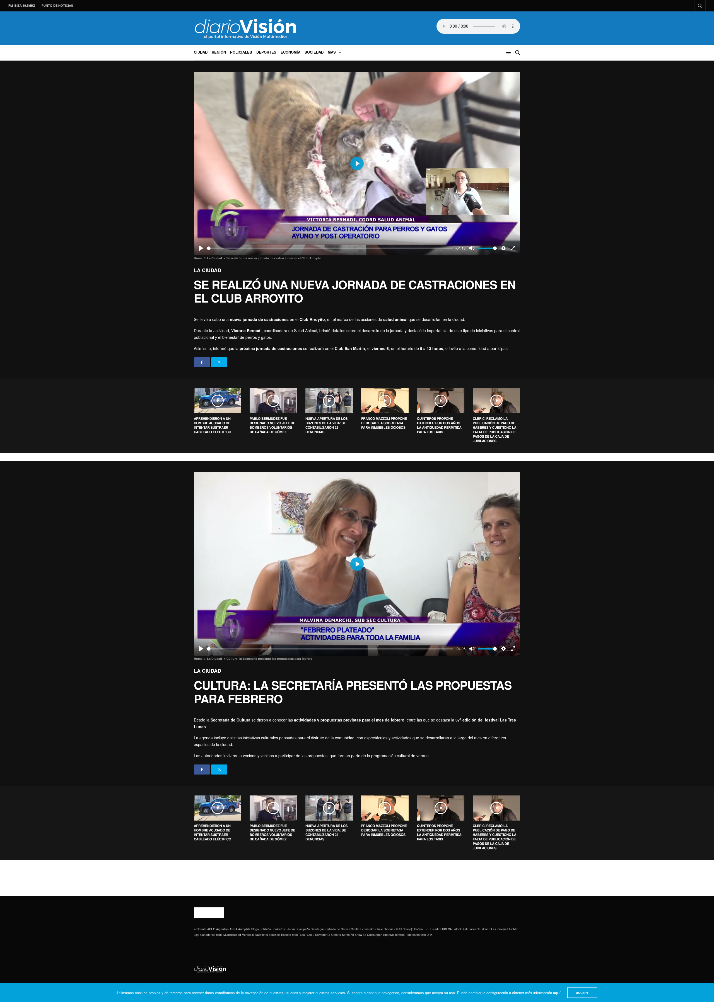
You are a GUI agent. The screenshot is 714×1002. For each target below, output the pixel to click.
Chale (379, 929)
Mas (332, 52)
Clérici (398, 929)
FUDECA (446, 929)
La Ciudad (207, 270)
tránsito (421, 935)
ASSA (233, 929)
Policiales (241, 52)
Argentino (222, 929)
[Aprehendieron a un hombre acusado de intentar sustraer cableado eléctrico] (217, 400)
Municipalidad (232, 935)
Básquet (291, 929)
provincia (274, 935)
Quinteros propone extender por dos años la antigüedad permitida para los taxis (439, 425)
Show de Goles (365, 935)
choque (389, 929)
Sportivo (388, 935)
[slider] (330, 248)
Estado (435, 929)
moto (219, 935)
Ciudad (201, 52)
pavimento (261, 935)
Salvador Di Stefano (328, 935)
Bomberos (278, 929)
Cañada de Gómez (337, 929)
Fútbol (457, 929)
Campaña (303, 929)
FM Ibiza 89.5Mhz (21, 5)
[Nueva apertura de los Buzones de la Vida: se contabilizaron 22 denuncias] (329, 400)
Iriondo (485, 929)
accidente (200, 929)
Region (219, 52)
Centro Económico (363, 929)
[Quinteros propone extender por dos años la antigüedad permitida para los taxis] (440, 400)
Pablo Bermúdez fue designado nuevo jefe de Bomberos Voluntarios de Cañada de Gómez (272, 425)
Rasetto (286, 935)
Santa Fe (348, 935)
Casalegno (318, 929)
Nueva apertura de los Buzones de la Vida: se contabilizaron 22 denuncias (326, 425)
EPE (427, 929)
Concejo (408, 929)
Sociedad (314, 52)
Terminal (400, 935)
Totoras (411, 935)
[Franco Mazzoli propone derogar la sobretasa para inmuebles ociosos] (385, 400)
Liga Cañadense (204, 935)
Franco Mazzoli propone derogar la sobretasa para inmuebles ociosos (384, 423)
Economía (290, 52)
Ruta (302, 935)
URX (430, 935)
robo (295, 935)
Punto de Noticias (57, 5)
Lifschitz (512, 929)
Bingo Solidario (261, 929)
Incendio (475, 929)
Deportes (266, 52)
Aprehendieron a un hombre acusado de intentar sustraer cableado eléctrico (212, 425)
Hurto (465, 929)
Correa (418, 929)
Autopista (244, 929)
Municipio (248, 935)
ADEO (211, 929)
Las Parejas (498, 929)
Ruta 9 (310, 935)
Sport (378, 935)
